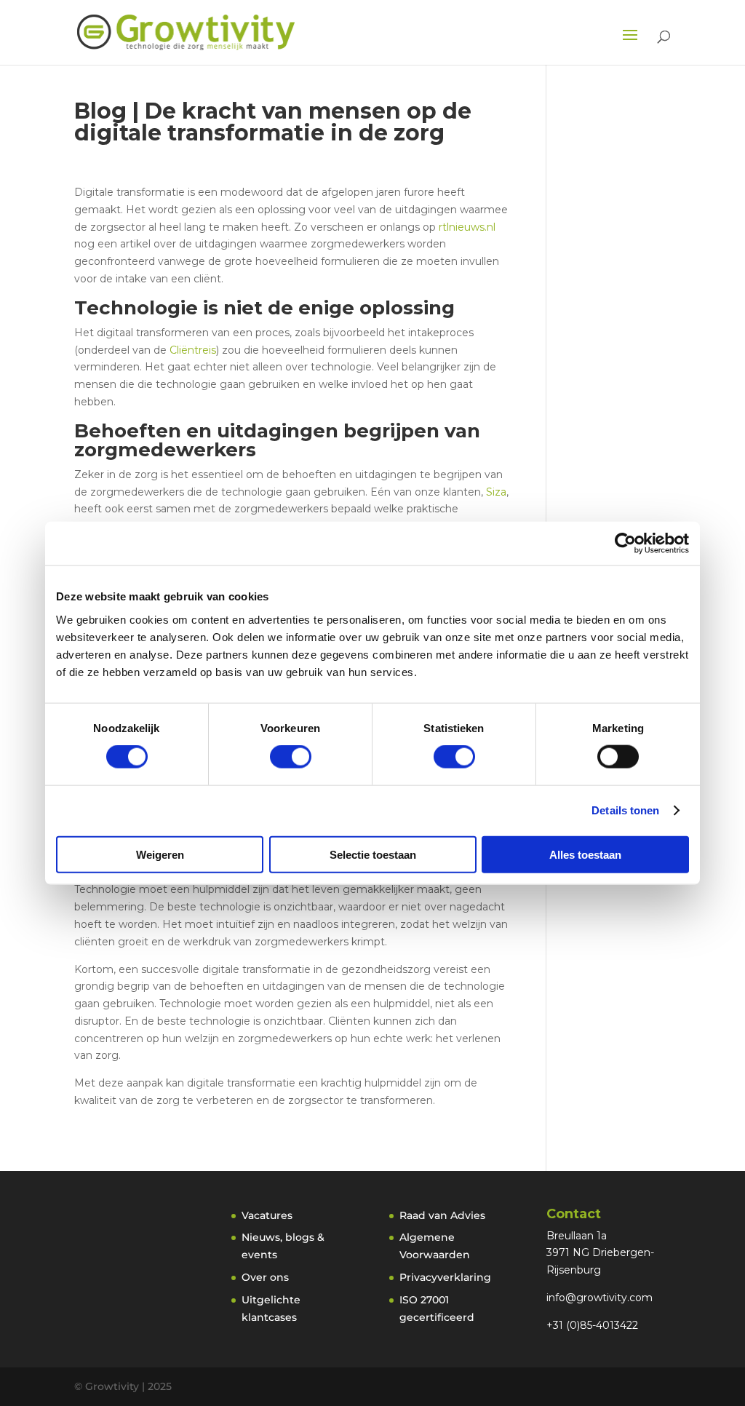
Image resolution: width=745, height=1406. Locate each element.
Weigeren (160, 854)
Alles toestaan (585, 854)
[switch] (290, 756)
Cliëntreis (193, 350)
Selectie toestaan (373, 854)
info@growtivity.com (599, 1297)
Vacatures (267, 1215)
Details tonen (625, 810)
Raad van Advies (442, 1215)
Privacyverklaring (445, 1277)
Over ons (265, 1277)
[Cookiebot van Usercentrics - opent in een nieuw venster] (625, 544)
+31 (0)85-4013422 (592, 1325)
